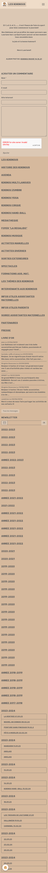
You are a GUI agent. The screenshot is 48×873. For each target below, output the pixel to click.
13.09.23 (8, 770)
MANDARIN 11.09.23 (12, 746)
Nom (3, 78)
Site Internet (7, 98)
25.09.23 (8, 863)
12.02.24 (8, 869)
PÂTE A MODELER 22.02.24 (15, 733)
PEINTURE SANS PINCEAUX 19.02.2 (19, 727)
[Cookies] (5, 867)
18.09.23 (8, 802)
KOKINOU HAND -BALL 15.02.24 (17, 789)
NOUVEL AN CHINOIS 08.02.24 (17, 722)
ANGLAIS (8, 751)
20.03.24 (8, 850)
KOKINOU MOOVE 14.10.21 (31, 59)
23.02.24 (8, 845)
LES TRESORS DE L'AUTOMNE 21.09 (19, 815)
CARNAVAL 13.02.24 (12, 826)
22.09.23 (8, 839)
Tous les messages (10, 411)
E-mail (4, 88)
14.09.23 (8, 783)
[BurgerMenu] (43, 4)
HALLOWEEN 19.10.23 (13, 821)
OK (44, 423)
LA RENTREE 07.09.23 (13, 716)
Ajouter (6, 153)
